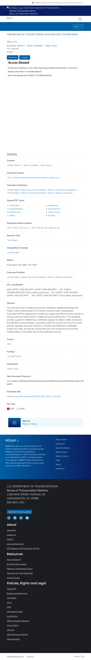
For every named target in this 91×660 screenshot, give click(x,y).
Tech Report (12, 240)
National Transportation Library (20, 568)
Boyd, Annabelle (35, 45)
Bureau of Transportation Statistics (23, 13)
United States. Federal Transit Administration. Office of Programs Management (41, 190)
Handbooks (53, 205)
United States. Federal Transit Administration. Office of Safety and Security (40, 193)
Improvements (54, 208)
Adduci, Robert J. (17, 45)
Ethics (9, 602)
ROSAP (11, 440)
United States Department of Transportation (41, 8)
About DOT (11, 589)
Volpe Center (12, 368)
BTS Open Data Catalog (17, 564)
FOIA (9, 607)
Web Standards (13, 639)
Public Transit (54, 212)
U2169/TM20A (14, 356)
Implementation (16, 208)
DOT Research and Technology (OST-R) (23, 548)
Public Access (61, 452)
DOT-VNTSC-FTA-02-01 (18, 228)
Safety (12, 215)
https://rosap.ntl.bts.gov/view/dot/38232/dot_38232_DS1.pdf (33, 396)
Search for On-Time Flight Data (20, 573)
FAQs (9, 539)
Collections (60, 444)
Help (58, 460)
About (58, 464)
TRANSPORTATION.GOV (15, 656)
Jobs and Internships (15, 544)
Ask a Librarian (13, 559)
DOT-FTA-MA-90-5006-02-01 (46, 228)
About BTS (11, 530)
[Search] (80, 19)
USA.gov (10, 630)
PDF (9, 344)
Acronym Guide (13, 578)
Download (12, 57)
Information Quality (15, 611)
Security (51, 215)
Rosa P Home (61, 439)
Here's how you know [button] (75, 3)
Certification (14, 205)
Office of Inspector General (18, 621)
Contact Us (60, 468)
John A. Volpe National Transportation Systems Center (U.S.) (33, 177)
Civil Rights (11, 598)
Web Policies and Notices (17, 634)
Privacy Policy (12, 625)
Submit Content (62, 456)
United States (13, 252)
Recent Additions (63, 448)
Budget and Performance (17, 593)
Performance (14, 212)
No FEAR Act (12, 616)
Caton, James (51, 45)
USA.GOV (30, 656)
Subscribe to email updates (19, 512)
